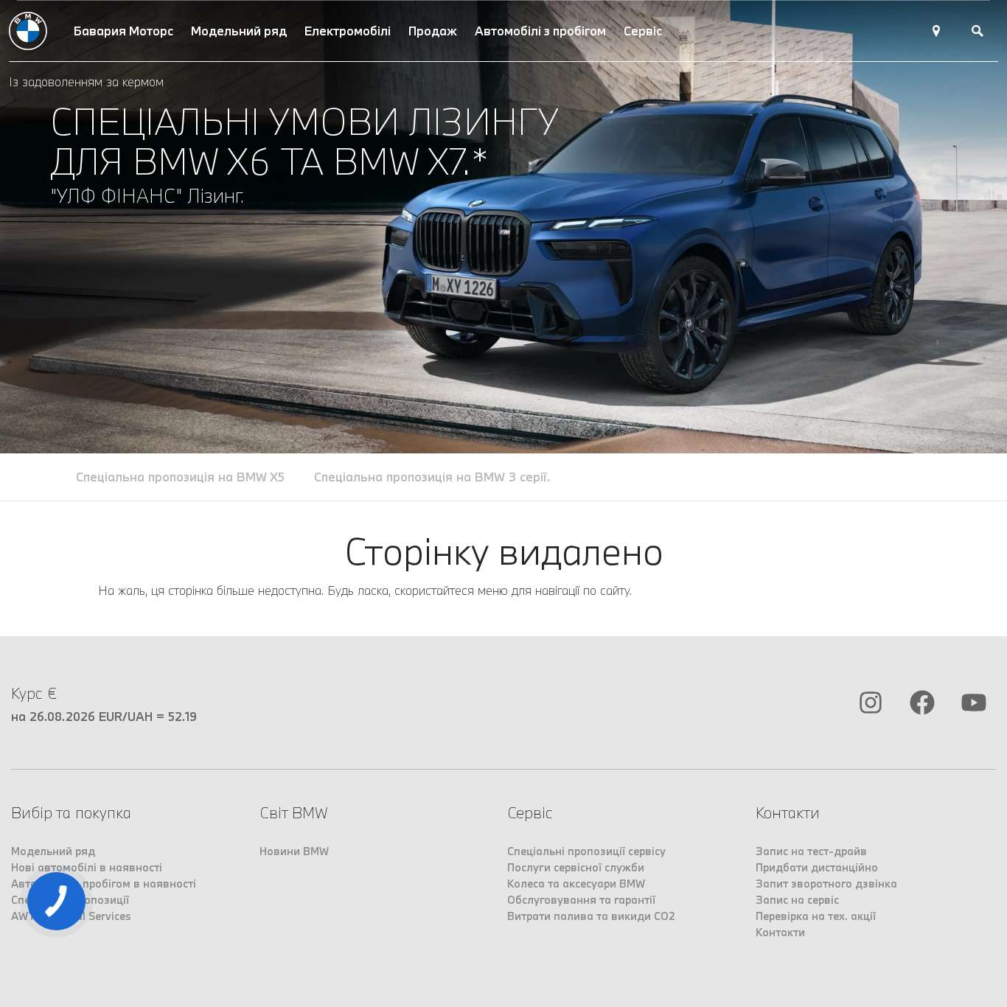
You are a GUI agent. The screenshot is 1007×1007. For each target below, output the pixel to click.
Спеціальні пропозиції (70, 900)
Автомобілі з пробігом (540, 30)
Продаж (432, 30)
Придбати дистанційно (817, 867)
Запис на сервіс (797, 900)
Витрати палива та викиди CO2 (591, 916)
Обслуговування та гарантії (581, 900)
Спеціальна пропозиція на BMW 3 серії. (432, 476)
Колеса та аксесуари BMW (576, 884)
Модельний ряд (239, 30)
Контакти (780, 932)
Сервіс (643, 30)
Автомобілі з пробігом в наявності (103, 884)
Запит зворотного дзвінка (826, 884)
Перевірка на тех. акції (816, 916)
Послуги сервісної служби (575, 867)
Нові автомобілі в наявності (86, 867)
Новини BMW (294, 851)
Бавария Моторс (123, 30)
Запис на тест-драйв (811, 851)
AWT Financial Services (71, 916)
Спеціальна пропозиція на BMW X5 (180, 476)
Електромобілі (347, 30)
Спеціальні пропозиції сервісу (586, 851)
